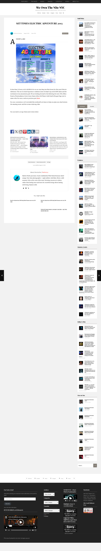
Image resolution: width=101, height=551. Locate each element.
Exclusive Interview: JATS (89, 400)
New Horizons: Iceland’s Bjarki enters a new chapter (90, 64)
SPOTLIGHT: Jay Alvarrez (88, 126)
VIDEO (67, 1)
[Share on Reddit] (20, 132)
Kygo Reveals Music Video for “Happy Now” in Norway (90, 119)
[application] (20, 522)
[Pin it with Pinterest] (25, 132)
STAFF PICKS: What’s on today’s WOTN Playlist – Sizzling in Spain (89, 81)
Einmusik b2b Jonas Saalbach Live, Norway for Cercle (90, 88)
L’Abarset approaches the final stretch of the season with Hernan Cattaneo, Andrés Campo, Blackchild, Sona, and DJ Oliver (87, 289)
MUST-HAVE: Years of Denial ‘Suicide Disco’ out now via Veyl (90, 56)
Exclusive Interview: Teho (89, 440)
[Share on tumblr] (33, 132)
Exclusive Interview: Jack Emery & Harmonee (89, 448)
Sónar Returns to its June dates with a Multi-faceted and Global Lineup (89, 362)
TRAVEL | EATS (82, 247)
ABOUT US (76, 1)
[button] (21, 522)
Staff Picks (80, 18)
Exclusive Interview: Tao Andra (89, 408)
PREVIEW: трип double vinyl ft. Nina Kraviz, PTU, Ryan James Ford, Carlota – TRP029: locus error (90, 387)
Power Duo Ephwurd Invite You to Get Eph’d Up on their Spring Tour (89, 135)
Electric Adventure (31, 162)
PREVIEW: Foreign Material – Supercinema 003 (89, 213)
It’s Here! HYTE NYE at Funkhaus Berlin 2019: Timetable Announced (90, 378)
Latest (92, 106)
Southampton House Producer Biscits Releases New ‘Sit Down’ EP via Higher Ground (90, 222)
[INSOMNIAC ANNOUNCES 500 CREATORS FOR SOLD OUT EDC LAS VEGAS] (59, 144)
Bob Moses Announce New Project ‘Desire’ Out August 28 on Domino (90, 190)
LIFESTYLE (59, 1)
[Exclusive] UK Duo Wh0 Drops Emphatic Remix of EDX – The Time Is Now (90, 182)
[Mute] (33, 530)
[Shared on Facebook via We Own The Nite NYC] (12, 132)
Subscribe (7, 503)
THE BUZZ (34, 1)
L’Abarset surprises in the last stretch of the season (90, 313)
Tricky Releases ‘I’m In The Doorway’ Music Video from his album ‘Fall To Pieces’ (90, 174)
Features (80, 160)
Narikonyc (20, 33)
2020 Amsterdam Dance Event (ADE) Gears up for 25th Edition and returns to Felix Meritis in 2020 (90, 344)
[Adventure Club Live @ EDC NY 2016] (39, 142)
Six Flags (48, 162)
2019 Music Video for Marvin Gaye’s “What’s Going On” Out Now (90, 72)
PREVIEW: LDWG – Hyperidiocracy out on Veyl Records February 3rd (90, 370)
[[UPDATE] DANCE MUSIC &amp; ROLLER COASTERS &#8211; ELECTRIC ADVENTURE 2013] (20, 144)
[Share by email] (37, 132)
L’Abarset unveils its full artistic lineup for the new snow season (90, 306)
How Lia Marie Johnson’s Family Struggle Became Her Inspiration (90, 111)
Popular (83, 106)
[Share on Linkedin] (29, 132)
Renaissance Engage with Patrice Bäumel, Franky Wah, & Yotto (90, 335)
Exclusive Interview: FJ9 (89, 455)
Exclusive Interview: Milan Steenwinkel (89, 432)
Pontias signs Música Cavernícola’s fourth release (90, 239)
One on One (81, 395)
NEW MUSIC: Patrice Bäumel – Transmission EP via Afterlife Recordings (89, 33)
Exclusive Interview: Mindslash (89, 416)
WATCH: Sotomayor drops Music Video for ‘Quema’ (90, 49)
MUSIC (42, 1)
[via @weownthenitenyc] (16, 132)
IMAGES (50, 1)
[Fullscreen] (35, 530)
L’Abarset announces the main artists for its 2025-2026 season (90, 268)
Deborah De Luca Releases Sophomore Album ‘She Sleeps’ (90, 327)
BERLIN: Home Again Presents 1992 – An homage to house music (89, 197)
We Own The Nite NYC (50, 7)
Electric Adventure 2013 (41, 162)
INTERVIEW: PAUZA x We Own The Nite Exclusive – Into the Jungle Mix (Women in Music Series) (90, 97)
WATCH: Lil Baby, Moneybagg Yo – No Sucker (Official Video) (90, 205)
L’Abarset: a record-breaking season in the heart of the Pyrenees (89, 253)
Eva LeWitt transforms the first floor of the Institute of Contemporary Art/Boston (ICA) (90, 25)
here (38, 98)
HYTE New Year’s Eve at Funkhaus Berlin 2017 (89, 151)
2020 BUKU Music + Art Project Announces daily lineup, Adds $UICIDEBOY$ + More (90, 41)
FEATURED (24, 1)
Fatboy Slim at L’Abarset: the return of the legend (90, 298)
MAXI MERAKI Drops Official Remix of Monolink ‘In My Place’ (90, 165)
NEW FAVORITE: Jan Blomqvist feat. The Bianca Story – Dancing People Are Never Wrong (89, 144)
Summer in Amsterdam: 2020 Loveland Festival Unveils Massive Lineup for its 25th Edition (86, 353)
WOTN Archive (65, 33)
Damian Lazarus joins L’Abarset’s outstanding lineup (90, 260)
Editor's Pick (81, 322)
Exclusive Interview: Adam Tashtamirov (89, 424)
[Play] (6, 530)
